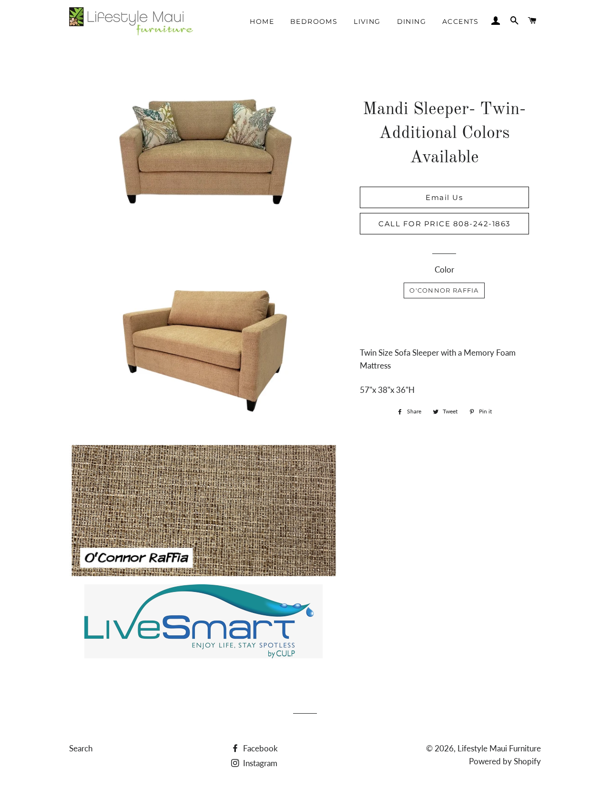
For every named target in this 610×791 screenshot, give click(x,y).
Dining (411, 21)
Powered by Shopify (505, 761)
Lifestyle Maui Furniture (499, 748)
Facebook (259, 748)
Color (444, 269)
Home (262, 21)
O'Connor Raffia (444, 290)
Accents (460, 21)
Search (80, 748)
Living (367, 21)
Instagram (259, 763)
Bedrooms (313, 21)
